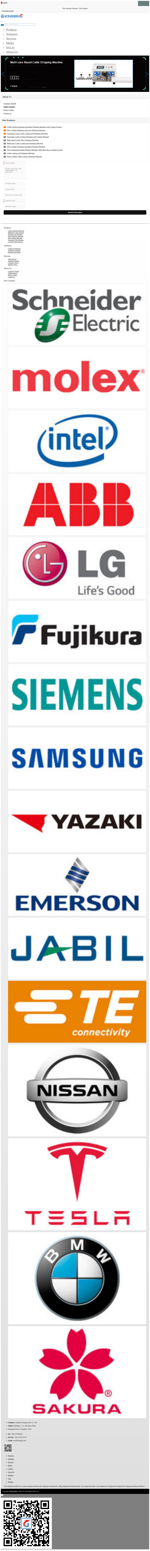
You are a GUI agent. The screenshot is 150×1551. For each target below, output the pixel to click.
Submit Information (75, 212)
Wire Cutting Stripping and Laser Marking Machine (26, 130)
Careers (10, 1469)
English (11, 11)
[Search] (1, 21)
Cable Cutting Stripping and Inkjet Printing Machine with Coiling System (34, 127)
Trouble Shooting (13, 261)
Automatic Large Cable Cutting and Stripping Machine (27, 134)
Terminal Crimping (14, 250)
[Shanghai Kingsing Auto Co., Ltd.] (12, 17)
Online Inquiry (9, 107)
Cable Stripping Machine (16, 231)
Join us (10, 47)
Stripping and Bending (15, 234)
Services (11, 38)
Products (11, 29)
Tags (9, 1479)
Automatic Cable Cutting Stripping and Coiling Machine (28, 137)
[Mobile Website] (8, 1451)
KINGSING (13, 1491)
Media (10, 42)
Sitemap (10, 1482)
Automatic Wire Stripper (16, 240)
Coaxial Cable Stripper (15, 242)
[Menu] (143, 3)
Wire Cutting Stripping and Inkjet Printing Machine (26, 147)
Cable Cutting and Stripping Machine (21, 153)
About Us (12, 51)
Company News (13, 263)
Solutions (11, 34)
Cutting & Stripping (14, 249)
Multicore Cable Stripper (16, 233)
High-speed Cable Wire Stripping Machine (23, 140)
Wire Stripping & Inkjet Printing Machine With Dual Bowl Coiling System (35, 150)
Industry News (12, 265)
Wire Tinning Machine (15, 238)
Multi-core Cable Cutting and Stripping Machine (25, 143)
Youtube (4, 3)
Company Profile (9, 103)
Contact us (7, 113)
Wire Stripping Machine (15, 236)
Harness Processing (14, 252)
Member (10, 1475)
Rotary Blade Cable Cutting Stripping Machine (24, 156)
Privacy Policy (8, 110)
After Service (12, 259)
